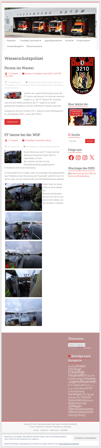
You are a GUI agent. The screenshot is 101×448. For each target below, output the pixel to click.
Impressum (44, 430)
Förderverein (82, 40)
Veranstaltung (77, 400)
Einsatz (28, 73)
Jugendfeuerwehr (52, 40)
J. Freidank (13, 73)
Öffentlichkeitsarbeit (80, 409)
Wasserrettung (58, 85)
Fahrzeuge (74, 369)
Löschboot (26, 85)
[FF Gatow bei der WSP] (12, 152)
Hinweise (89, 378)
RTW (11, 76)
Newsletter (64, 430)
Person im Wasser (19, 68)
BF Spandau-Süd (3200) (36, 82)
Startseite (11, 40)
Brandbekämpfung (32, 147)
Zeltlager (75, 406)
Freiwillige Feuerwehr (29, 40)
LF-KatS (74, 385)
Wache (89, 400)
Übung (48, 140)
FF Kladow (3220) (52, 82)
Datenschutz (54, 430)
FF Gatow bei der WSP (22, 135)
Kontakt (36, 430)
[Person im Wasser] (12, 93)
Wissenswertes (33, 46)
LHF (6, 76)
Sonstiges (75, 394)
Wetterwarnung (77, 403)
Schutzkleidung (76, 391)
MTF (87, 385)
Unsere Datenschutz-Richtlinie (68, 444)
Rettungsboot (48, 85)
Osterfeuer (80, 388)
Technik (68, 40)
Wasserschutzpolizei (11, 88)
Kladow (10, 85)
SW (84, 394)
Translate (87, 348)
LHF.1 (20, 85)
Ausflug (71, 366)
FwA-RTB (57, 73)
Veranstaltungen (14, 46)
